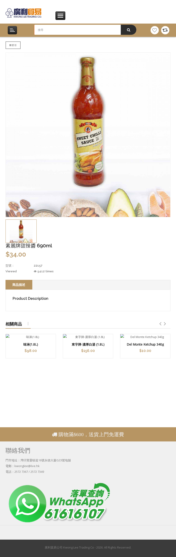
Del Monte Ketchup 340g (145, 344)
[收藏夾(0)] (155, 30)
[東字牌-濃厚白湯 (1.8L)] (88, 337)
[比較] (165, 30)
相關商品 (14, 324)
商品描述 (18, 284)
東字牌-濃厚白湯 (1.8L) (88, 344)
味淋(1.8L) (30, 344)
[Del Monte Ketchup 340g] (145, 337)
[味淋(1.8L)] (31, 337)
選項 (14, 45)
